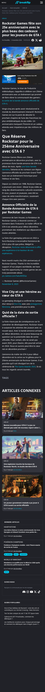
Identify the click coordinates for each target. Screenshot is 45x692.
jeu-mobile (8, 554)
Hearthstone (10, 527)
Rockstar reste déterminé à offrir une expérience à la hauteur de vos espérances (21, 250)
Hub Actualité (15, 8)
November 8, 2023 (10, 284)
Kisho (14, 431)
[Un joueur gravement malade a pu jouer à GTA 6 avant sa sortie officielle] (22, 493)
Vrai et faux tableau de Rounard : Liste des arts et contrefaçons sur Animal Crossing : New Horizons (21, 609)
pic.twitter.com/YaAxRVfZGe (14, 276)
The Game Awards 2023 (25, 366)
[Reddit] (40, 40)
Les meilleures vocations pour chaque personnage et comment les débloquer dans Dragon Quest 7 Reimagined (22, 623)
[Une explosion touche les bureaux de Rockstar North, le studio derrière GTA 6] (22, 454)
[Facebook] (32, 40)
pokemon (23, 554)
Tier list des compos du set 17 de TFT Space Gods (21, 613)
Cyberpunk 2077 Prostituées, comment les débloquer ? (19, 618)
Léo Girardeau (17, 470)
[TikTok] (39, 591)
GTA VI (24, 8)
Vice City (17, 304)
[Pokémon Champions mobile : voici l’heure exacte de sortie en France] (22, 548)
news (16, 554)
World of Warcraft (12, 559)
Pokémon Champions (13, 542)
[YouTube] (31, 591)
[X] (36, 40)
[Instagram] (27, 591)
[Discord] (24, 591)
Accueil (4, 8)
